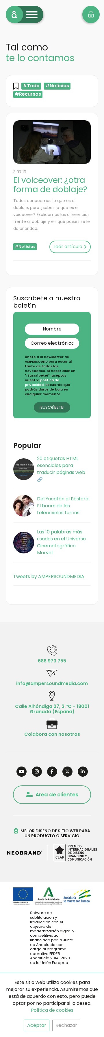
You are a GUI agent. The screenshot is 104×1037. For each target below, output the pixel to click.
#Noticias (57, 86)
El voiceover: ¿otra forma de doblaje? (50, 185)
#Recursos (28, 94)
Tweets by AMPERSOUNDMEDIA (48, 576)
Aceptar (36, 1025)
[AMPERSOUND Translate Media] (14, 14)
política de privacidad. (42, 382)
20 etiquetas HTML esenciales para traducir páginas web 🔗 (61, 469)
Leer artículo (67, 246)
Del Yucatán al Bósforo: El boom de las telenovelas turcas (63, 505)
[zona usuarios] (91, 14)
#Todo (31, 86)
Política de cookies (52, 1010)
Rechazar (66, 1025)
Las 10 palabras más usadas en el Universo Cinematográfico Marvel (61, 542)
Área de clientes (57, 794)
